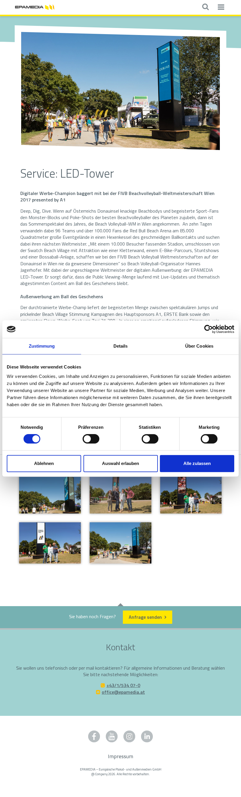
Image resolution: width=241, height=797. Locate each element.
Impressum (120, 756)
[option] (120, 91)
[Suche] (205, 7)
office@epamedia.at (123, 692)
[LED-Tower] (191, 493)
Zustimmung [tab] (42, 346)
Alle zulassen (197, 463)
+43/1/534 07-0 (123, 685)
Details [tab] (120, 346)
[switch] (91, 438)
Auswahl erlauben (120, 463)
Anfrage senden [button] (146, 617)
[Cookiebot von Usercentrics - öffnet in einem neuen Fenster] (208, 329)
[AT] (34, 6)
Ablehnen (44, 463)
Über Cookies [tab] (199, 346)
